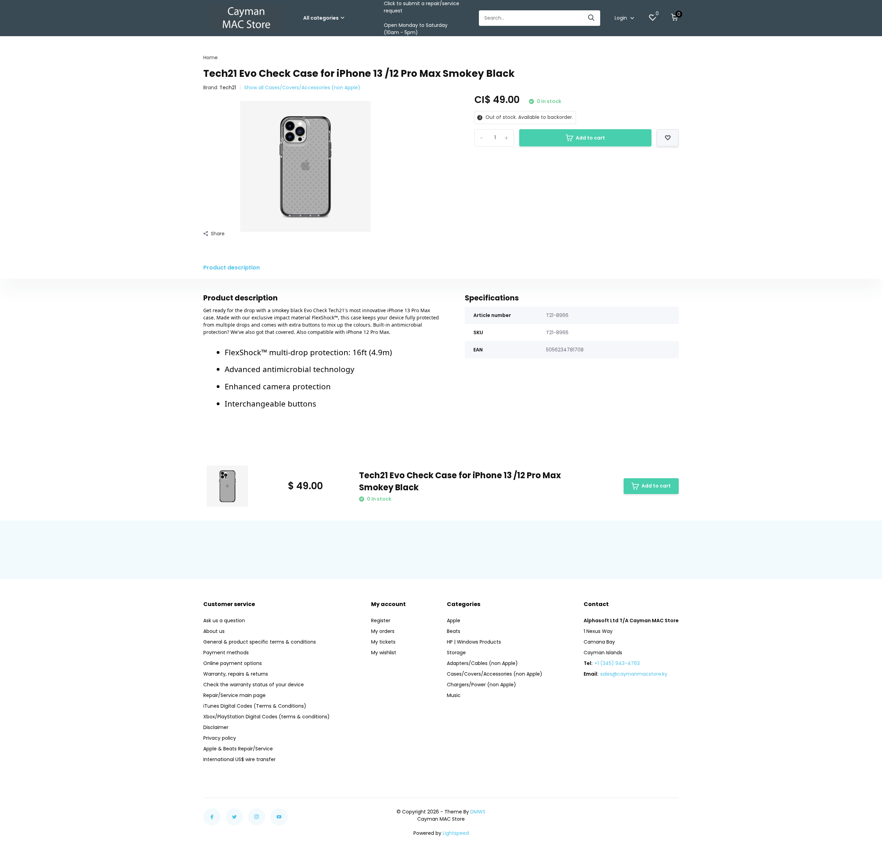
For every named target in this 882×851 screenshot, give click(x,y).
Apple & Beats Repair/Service (238, 748)
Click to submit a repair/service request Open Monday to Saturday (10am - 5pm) (421, 18)
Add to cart (590, 137)
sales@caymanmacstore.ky (633, 673)
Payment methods (226, 652)
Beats (453, 631)
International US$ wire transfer (239, 759)
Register (380, 620)
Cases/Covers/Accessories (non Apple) (494, 673)
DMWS (477, 811)
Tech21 (227, 87)
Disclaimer (215, 727)
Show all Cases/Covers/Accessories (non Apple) (302, 87)
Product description (231, 267)
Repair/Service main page (234, 695)
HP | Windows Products (474, 641)
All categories (321, 17)
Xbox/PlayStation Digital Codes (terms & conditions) (266, 716)
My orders (382, 631)
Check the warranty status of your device (253, 684)
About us (214, 631)
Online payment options (232, 663)
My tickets (383, 641)
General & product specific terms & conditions (259, 641)
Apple (453, 620)
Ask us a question (224, 620)
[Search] (591, 18)
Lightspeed (456, 833)
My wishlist (383, 652)
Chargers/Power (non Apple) (481, 684)
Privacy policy (219, 738)
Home (210, 57)
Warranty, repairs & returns (235, 673)
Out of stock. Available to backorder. (528, 117)
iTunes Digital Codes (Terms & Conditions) (254, 706)
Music (454, 695)
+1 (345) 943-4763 (617, 663)
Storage (456, 652)
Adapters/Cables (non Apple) (482, 663)
